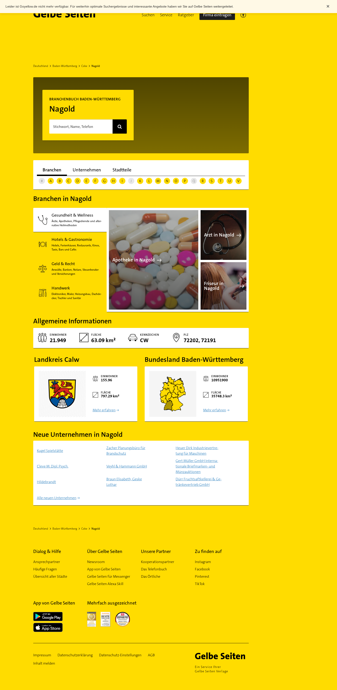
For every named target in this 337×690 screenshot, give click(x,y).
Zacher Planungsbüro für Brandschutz (125, 450)
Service (166, 15)
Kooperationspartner (157, 561)
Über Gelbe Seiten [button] (104, 551)
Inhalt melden (44, 663)
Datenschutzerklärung (75, 655)
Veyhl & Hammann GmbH (126, 466)
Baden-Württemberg (64, 66)
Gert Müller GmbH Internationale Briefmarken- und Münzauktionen (197, 466)
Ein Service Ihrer (211, 669)
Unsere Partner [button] (156, 551)
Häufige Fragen (45, 569)
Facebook (202, 569)
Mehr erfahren (104, 410)
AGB (151, 655)
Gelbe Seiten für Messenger (108, 576)
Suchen (148, 15)
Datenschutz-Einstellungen (120, 655)
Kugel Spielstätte (50, 450)
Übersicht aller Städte (50, 576)
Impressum (42, 655)
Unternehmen (87, 170)
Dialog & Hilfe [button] (47, 551)
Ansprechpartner (46, 561)
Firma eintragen (217, 15)
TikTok (200, 583)
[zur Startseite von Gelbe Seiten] (222, 655)
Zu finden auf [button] (208, 551)
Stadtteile (122, 170)
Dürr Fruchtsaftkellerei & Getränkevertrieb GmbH (198, 482)
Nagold (95, 66)
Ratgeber (186, 15)
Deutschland (40, 66)
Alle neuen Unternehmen (56, 497)
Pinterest (202, 576)
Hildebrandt (46, 481)
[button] (148, 15)
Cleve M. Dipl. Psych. (52, 466)
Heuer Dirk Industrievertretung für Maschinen (197, 450)
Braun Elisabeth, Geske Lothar (124, 482)
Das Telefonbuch (154, 569)
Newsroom (96, 561)
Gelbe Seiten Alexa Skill (105, 583)
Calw (84, 66)
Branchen (52, 170)
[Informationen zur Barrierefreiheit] (243, 15)
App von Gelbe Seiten (104, 569)
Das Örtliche (150, 576)
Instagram (203, 561)
